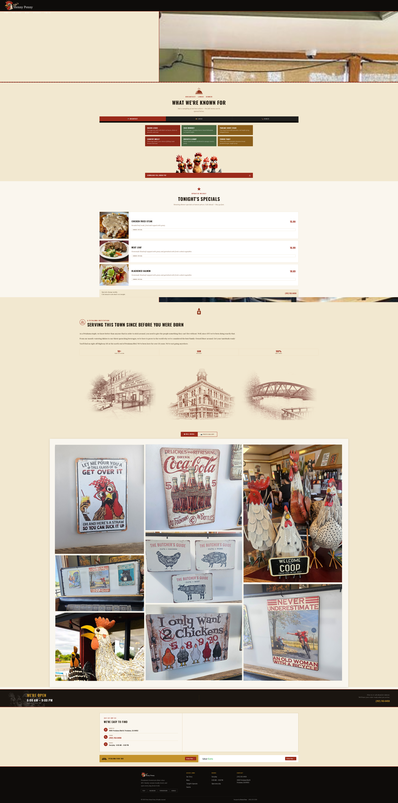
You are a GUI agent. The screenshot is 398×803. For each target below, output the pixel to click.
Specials (37, 13)
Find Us (47, 13)
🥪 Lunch (199, 119)
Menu (27, 13)
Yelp (144, 790)
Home (6, 13)
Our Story (16, 13)
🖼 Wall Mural (189, 434)
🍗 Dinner (265, 119)
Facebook (152, 790)
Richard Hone (243, 800)
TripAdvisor (163, 790)
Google (173, 790)
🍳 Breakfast (132, 119)
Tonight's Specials (191, 783)
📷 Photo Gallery (207, 434)
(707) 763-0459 (290, 293)
